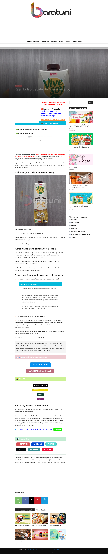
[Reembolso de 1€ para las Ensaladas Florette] (81, 139)
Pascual (22, 492)
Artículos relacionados (25, 510)
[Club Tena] (81, 159)
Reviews (67, 41)
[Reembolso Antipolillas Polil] (23, 534)
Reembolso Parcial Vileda (55, 541)
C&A (74, 225)
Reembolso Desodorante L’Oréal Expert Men (79, 186)
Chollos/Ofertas (77, 41)
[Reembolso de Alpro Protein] (58, 518)
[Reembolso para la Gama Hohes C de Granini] (23, 518)
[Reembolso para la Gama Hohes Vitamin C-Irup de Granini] (81, 117)
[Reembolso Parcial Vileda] (58, 534)
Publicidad (22, 1)
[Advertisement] (54, 29)
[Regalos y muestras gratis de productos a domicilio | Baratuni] (54, 10)
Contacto (16, 1)
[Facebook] (87, 1)
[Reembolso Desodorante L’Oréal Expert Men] (81, 178)
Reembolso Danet (36, 541)
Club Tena (73, 167)
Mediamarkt (81, 231)
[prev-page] (16, 544)
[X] (92, 1)
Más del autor (41, 510)
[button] (91, 41)
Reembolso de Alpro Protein (55, 525)
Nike (74, 237)
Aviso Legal (28, 549)
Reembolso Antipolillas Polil (20, 541)
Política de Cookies (45, 549)
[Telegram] (90, 1)
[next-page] (18, 544)
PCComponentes (85, 234)
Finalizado (21, 48)
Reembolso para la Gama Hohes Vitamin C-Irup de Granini (79, 126)
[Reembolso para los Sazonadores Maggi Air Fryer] (40, 518)
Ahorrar (61, 41)
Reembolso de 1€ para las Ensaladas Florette (79, 148)
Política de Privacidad (36, 549)
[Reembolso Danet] (40, 534)
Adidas (77, 222)
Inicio (16, 48)
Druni (75, 228)
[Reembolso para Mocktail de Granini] (81, 198)
